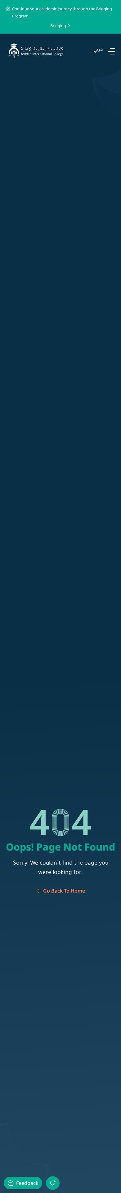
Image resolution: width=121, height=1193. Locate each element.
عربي (98, 50)
